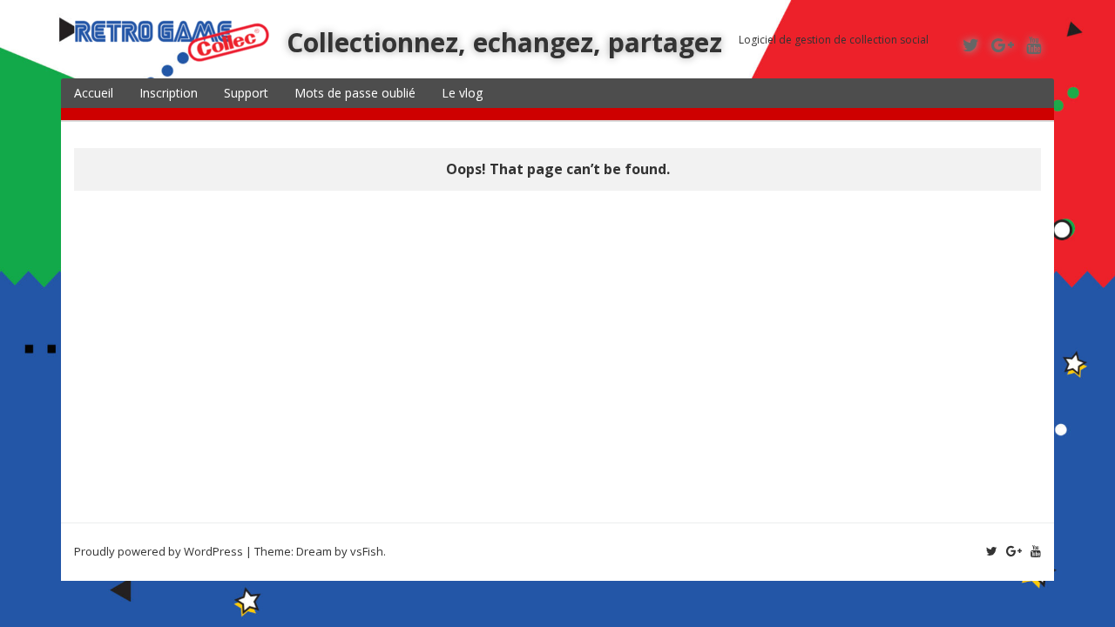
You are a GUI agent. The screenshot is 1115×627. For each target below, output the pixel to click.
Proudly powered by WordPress (158, 551)
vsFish (366, 551)
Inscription (168, 92)
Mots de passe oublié (355, 92)
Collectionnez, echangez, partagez (504, 42)
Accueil (93, 92)
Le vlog (462, 92)
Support (246, 92)
